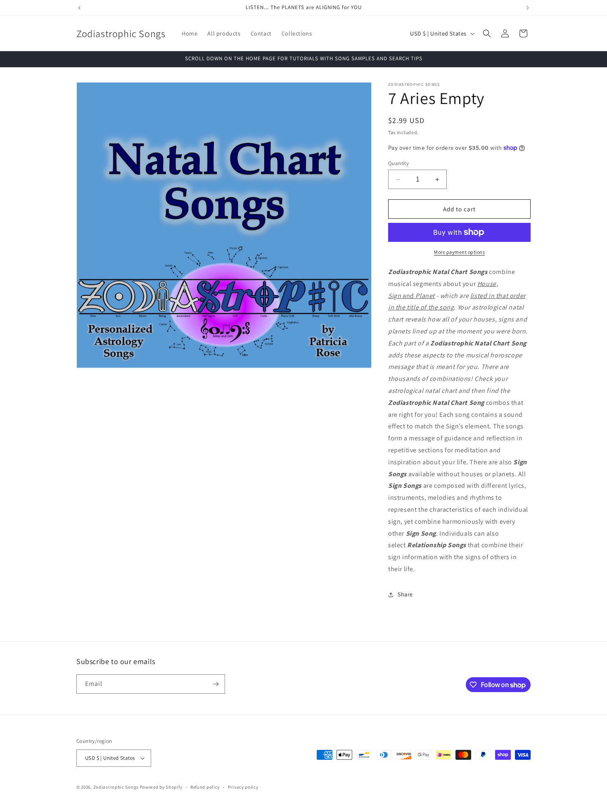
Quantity (398, 163)
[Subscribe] (215, 684)
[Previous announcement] (79, 8)
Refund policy (205, 787)
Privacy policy (243, 787)
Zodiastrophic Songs (116, 787)
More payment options (459, 252)
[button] (487, 33)
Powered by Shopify (161, 787)
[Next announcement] (528, 8)
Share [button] (405, 594)
